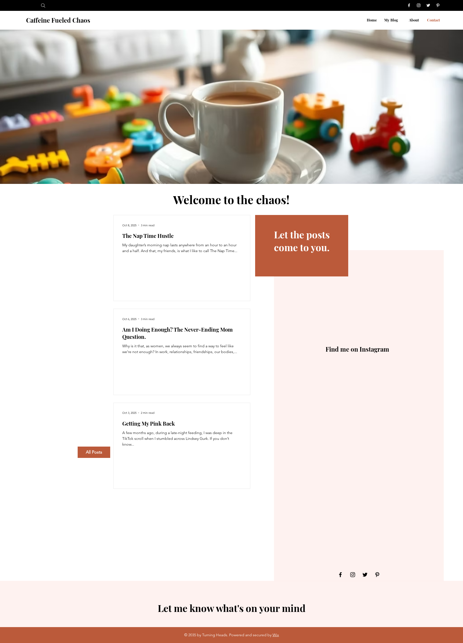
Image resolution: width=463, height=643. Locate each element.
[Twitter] (428, 5)
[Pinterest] (438, 5)
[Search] (43, 5)
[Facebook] (409, 5)
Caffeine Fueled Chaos (58, 20)
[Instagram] (418, 5)
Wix (275, 635)
